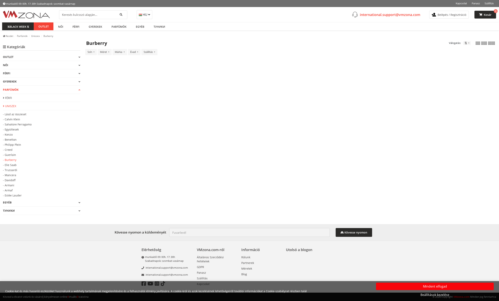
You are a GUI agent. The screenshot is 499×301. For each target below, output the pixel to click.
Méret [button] (104, 52)
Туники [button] (159, 26)
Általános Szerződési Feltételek (210, 259)
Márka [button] (119, 52)
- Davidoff (9, 180)
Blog (244, 274)
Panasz (476, 3)
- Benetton (10, 139)
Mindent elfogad (435, 286)
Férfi (8, 98)
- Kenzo (8, 134)
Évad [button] (133, 52)
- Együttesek (11, 129)
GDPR (200, 267)
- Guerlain (9, 155)
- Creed (7, 150)
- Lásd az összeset (14, 114)
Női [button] (60, 26)
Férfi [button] (76, 26)
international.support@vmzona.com (390, 14)
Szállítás (489, 3)
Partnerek (247, 263)
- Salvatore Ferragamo (17, 124)
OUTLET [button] (43, 26)
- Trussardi (10, 170)
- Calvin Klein (11, 119)
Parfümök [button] (119, 26)
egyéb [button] (140, 26)
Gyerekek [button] (95, 26)
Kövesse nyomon (355, 232)
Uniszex (10, 106)
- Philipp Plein (12, 145)
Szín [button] (90, 52)
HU (145, 14)
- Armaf (8, 190)
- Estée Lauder (12, 195)
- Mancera (9, 175)
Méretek (246, 268)
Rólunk (245, 257)
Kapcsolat (461, 3)
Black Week (18, 26)
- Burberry (9, 160)
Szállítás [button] (148, 52)
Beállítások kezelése (434, 295)
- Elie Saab (10, 165)
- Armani (8, 185)
